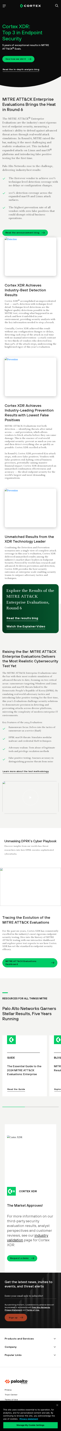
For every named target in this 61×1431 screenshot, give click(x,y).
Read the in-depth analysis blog (21, 69)
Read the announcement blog (22, 232)
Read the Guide (16, 1089)
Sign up (13, 1317)
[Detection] (30, 256)
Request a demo (19, 1258)
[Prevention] (30, 377)
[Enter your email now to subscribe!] (30, 1298)
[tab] (13, 1106)
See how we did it (15, 59)
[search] (56, 5)
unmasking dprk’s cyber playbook (30, 887)
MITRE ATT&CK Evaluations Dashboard (20, 963)
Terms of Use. (33, 1310)
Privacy (8, 1390)
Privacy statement (29, 1419)
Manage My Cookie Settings (30, 1425)
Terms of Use (11, 1400)
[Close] (57, 1405)
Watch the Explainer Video (26, 626)
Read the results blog (22, 618)
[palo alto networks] (30, 6)
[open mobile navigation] (4, 5)
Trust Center (11, 1395)
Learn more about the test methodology (26, 771)
